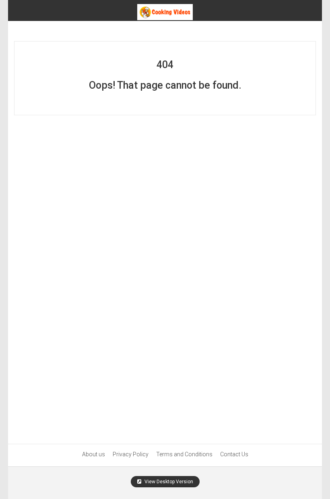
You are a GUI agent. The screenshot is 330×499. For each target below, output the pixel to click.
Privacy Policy (130, 454)
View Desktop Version (168, 481)
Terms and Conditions (184, 454)
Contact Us (234, 454)
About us (93, 454)
